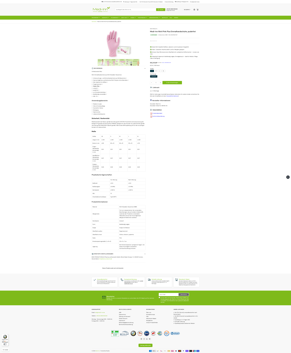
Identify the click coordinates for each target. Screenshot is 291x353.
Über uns (148, 312)
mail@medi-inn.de (128, 283)
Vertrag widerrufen (145, 345)
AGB (120, 312)
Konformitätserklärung (158, 116)
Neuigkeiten (149, 320)
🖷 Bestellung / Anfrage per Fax (181, 1)
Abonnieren (184, 294)
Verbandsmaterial (154, 17)
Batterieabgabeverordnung (126, 322)
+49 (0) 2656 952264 (101, 316)
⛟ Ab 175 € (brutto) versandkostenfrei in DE (112, 1)
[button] (288, 177)
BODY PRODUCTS (153, 28)
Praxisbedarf (95, 17)
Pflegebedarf (114, 17)
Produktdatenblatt (157, 113)
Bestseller (165, 17)
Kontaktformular (150, 314)
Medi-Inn (98, 350)
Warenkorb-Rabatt (151, 318)
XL (163, 71)
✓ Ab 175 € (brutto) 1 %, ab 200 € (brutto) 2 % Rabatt (151, 1)
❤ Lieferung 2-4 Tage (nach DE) (130, 1)
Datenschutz (122, 314)
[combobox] (140, 9)
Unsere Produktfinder (152, 322)
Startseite (94, 21)
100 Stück (153, 76)
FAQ (147, 316)
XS (152, 71)
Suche (161, 9)
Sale (171, 17)
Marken (176, 17)
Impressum (122, 320)
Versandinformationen (172, 96)
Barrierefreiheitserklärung (126, 324)
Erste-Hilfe (124, 17)
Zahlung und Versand (124, 316)
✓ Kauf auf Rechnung (168, 1)
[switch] (5, 344)
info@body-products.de (105, 259)
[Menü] (8, 335)
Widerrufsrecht (123, 318)
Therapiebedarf (142, 17)
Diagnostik (105, 17)
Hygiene (132, 17)
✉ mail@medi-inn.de (194, 1)
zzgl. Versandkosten (166, 62)
